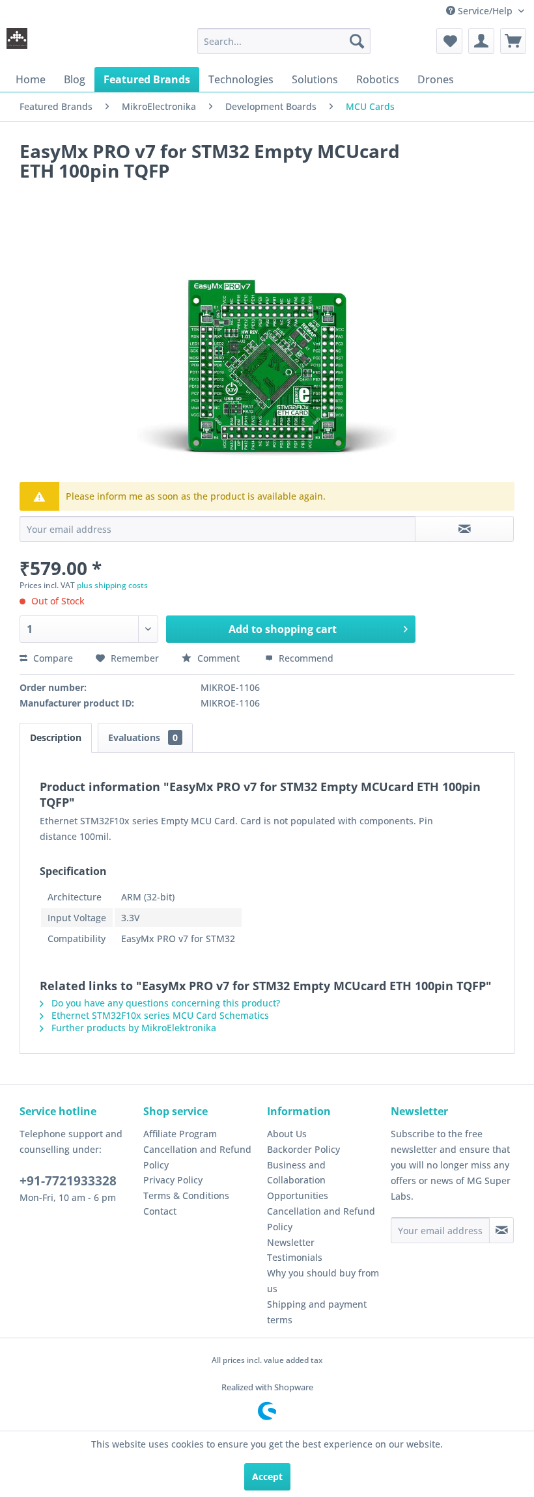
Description (55, 737)
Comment (218, 658)
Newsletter (291, 1242)
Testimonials (294, 1257)
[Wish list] (449, 41)
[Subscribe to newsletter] (501, 1230)
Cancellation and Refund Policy (197, 1157)
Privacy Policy (173, 1180)
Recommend (304, 658)
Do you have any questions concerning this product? (164, 1003)
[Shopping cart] (513, 41)
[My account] (481, 41)
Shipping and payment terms (317, 1312)
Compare (52, 658)
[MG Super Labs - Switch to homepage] (17, 44)
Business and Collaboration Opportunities (297, 1180)
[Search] (357, 41)
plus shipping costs (112, 585)
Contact (159, 1211)
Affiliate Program (180, 1133)
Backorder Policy (303, 1149)
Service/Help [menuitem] (485, 11)
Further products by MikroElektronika (132, 1027)
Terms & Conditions (186, 1195)
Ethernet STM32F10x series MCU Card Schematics (159, 1015)
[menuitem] (284, 41)
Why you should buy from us (323, 1281)
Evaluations (143, 737)
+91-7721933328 (68, 1180)
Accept (267, 1476)
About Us (287, 1133)
